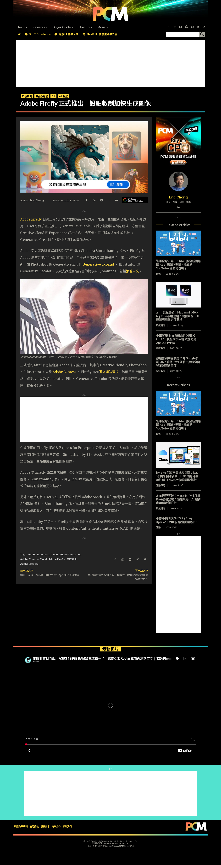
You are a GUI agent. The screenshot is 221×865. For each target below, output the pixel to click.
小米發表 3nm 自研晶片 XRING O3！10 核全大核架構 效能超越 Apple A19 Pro (176, 339)
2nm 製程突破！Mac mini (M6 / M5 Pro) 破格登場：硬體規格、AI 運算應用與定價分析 (177, 316)
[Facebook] (169, 27)
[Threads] (186, 27)
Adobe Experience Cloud (43, 554)
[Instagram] (175, 27)
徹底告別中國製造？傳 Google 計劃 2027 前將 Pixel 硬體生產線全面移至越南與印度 (178, 361)
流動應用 (160, 485)
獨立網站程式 (108, 372)
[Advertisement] (110, 63)
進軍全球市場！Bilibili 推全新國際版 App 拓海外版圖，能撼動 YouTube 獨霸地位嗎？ (178, 264)
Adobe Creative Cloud (33, 559)
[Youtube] (181, 27)
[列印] (116, 200)
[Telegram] (101, 200)
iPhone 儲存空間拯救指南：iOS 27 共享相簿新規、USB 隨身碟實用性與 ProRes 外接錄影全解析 (177, 476)
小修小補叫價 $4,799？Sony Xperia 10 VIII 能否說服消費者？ (177, 520)
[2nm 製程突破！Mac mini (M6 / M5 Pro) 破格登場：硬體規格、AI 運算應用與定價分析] (178, 295)
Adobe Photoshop (70, 554)
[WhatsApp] (94, 200)
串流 (158, 274)
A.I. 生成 (63, 96)
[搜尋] (202, 34)
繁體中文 (132, 271)
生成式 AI (71, 559)
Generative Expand (98, 264)
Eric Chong (37, 200)
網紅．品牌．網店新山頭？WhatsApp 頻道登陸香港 (49, 575)
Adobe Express (65, 372)
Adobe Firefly (31, 219)
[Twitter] (198, 27)
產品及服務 (42, 96)
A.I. (53, 96)
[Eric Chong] (178, 181)
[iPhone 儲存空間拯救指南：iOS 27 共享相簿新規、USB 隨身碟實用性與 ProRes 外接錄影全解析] (178, 455)
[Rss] (204, 27)
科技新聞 (27, 96)
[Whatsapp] (192, 27)
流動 (158, 527)
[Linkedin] (178, 206)
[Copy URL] (109, 200)
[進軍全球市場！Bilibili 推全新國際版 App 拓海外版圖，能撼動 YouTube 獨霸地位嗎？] (178, 243)
